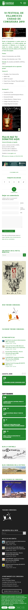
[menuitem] (20, 3)
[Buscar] (20, 3)
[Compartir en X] (9, 182)
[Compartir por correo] (18, 182)
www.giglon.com (12, 153)
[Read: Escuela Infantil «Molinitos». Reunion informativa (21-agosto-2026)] (3, 352)
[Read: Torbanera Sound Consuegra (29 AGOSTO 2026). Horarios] (3, 364)
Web (21, 212)
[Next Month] (25, 374)
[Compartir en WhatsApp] (14, 182)
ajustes (11, 604)
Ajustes (18, 607)
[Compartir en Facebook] (4, 182)
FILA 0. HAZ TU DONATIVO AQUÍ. (11, 138)
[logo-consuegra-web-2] (11, 3)
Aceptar (4, 607)
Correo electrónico (22, 209)
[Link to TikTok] (23, 182)
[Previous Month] (23, 374)
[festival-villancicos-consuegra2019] (14, 32)
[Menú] (24, 3)
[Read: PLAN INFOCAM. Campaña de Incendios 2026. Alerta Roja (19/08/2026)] (3, 358)
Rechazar (11, 607)
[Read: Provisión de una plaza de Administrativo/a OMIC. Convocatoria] (3, 341)
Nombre (22, 204)
